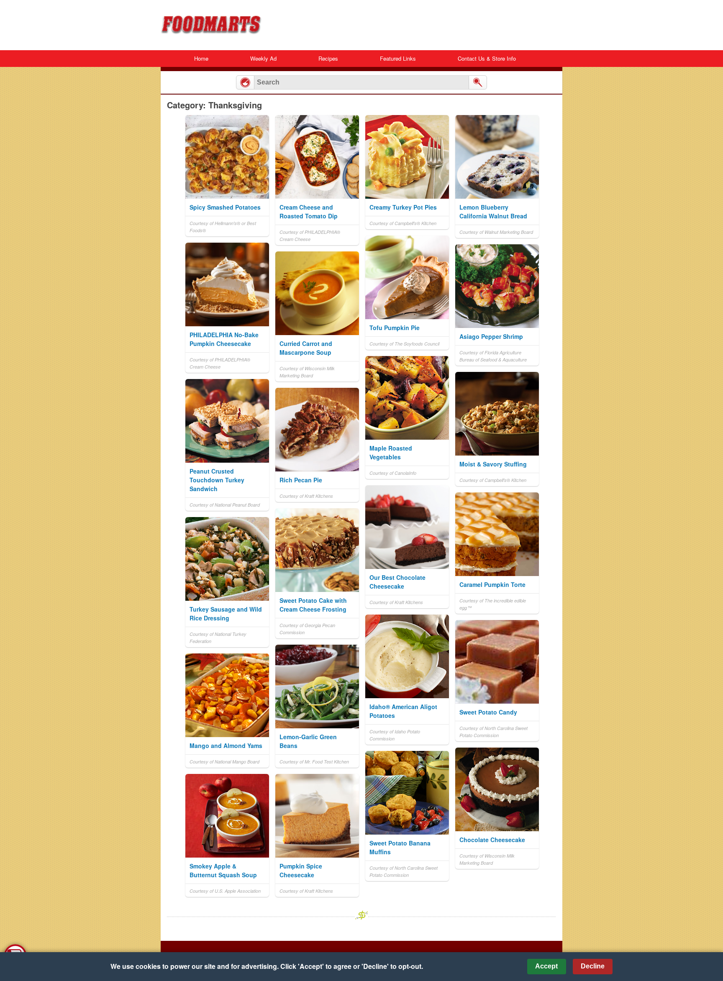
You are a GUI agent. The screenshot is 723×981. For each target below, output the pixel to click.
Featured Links (398, 58)
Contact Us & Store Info (487, 58)
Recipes (328, 58)
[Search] (478, 82)
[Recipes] (245, 82)
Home (201, 58)
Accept (546, 966)
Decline (593, 966)
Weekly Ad (263, 58)
